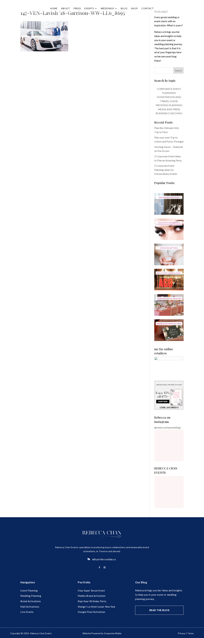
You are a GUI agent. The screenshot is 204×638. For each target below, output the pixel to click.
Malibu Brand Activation (92, 595)
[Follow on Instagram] (104, 567)
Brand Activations (30, 601)
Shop (134, 8)
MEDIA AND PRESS (169, 109)
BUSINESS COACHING (169, 113)
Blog (124, 8)
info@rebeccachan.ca (104, 559)
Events (89, 8)
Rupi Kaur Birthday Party (92, 601)
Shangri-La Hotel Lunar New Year (97, 606)
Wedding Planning (30, 595)
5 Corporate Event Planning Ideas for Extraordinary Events (165, 169)
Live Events (27, 611)
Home (54, 8)
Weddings (107, 8)
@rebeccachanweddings (167, 427)
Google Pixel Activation (91, 611)
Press (77, 8)
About (65, 8)
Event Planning (29, 590)
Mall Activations (29, 606)
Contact (147, 8)
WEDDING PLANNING (169, 105)
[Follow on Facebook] (99, 567)
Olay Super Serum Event (91, 590)
